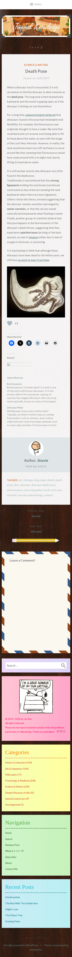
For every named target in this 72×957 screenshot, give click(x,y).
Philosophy (11, 774)
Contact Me (11, 869)
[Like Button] (9, 323)
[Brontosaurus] (34, 383)
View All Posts (36, 466)
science (48, 495)
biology (28, 480)
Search (8, 839)
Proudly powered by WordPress (21, 945)
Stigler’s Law (11, 909)
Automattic (36, 949)
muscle (22, 495)
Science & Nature (36, 64)
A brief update (12, 897)
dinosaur (25, 484)
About (8, 863)
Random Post (12, 845)
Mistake (36, 528)
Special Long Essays (15, 798)
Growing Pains (12, 921)
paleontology (35, 495)
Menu (38, 4)
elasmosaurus (15, 490)
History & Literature (15, 762)
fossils (46, 490)
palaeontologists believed (40, 114)
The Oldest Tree (13, 915)
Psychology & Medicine (17, 780)
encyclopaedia (33, 490)
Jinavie (42, 460)
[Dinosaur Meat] (34, 416)
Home (8, 832)
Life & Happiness (13, 768)
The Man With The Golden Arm (21, 903)
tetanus (33, 237)
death (50, 480)
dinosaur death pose (43, 484)
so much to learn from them (33, 260)
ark (21, 480)
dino (16, 484)
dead (43, 480)
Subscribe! (10, 857)
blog (36, 480)
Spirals (36, 513)
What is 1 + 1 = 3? (14, 851)
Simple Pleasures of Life (17, 792)
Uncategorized (12, 804)
